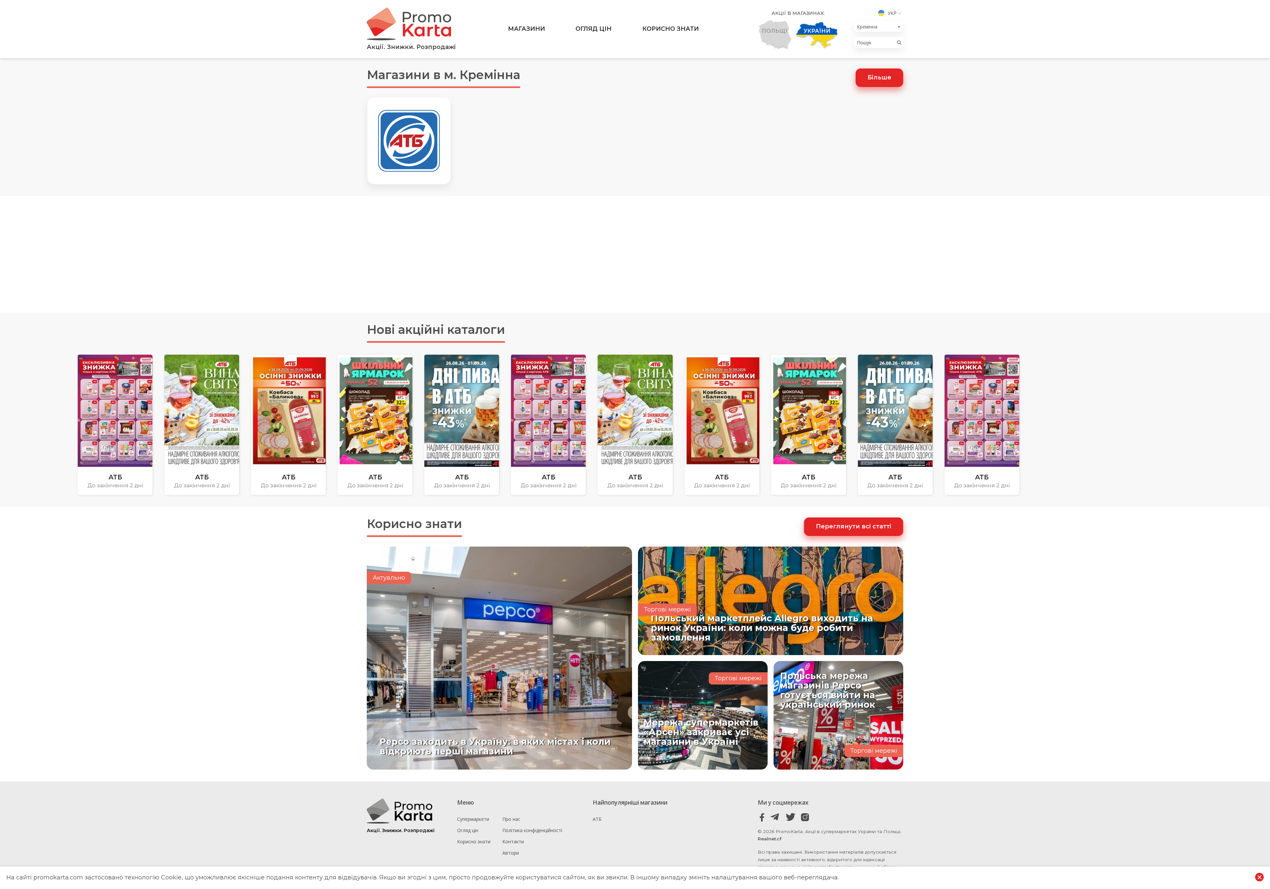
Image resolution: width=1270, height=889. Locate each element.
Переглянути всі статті (853, 526)
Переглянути (36, 470)
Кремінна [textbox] (867, 26)
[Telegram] (776, 817)
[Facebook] (762, 817)
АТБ (597, 819)
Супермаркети (473, 819)
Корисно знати (670, 28)
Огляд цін (593, 28)
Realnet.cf (770, 838)
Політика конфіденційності (532, 830)
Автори (510, 853)
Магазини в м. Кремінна (443, 74)
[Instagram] (804, 817)
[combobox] (878, 26)
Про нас (511, 819)
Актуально (389, 577)
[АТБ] (409, 141)
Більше (879, 77)
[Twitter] (790, 817)
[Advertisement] (635, 254)
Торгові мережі (667, 609)
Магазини (526, 28)
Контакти (513, 841)
